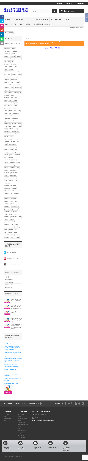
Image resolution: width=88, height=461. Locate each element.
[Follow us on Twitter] (2, 21)
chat (17, 103)
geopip (13, 141)
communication (12, 144)
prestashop (7, 221)
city (11, 193)
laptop (15, 232)
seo (16, 128)
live (5, 105)
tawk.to (18, 196)
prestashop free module (10, 64)
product (19, 56)
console (6, 237)
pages (15, 105)
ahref (5, 66)
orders (14, 74)
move (19, 123)
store (17, 46)
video (5, 180)
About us (20, 428)
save (10, 77)
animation (12, 219)
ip (20, 92)
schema (6, 175)
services (12, 46)
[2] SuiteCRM (9, 282)
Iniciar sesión (80, 3)
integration (7, 190)
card (12, 97)
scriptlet (17, 209)
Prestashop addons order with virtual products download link (15, 312)
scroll (5, 59)
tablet (11, 146)
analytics (12, 162)
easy (18, 141)
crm (16, 180)
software (6, 227)
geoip (5, 110)
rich (12, 43)
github (19, 74)
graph (5, 126)
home (5, 229)
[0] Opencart (9, 287)
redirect (12, 103)
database (6, 196)
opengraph (14, 79)
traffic (12, 203)
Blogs (67, 19)
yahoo (6, 219)
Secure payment (22, 430)
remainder (6, 82)
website (6, 46)
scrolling (14, 221)
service (16, 92)
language (6, 198)
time (5, 100)
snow (5, 69)
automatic (6, 206)
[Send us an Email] (2, 43)
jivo (10, 165)
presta (12, 234)
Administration (41, 19)
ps (18, 206)
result (12, 227)
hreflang (18, 227)
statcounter (16, 77)
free (19, 152)
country (13, 48)
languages (7, 123)
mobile (6, 103)
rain (16, 97)
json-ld (12, 95)
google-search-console (10, 134)
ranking (6, 167)
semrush (6, 193)
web (5, 77)
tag (5, 90)
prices (18, 190)
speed (16, 224)
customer (6, 141)
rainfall (6, 170)
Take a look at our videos (12, 258)
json (9, 61)
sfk (20, 216)
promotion (13, 198)
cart (18, 167)
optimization (15, 118)
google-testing (8, 139)
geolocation (16, 113)
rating (10, 92)
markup (6, 56)
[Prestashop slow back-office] (7, 301)
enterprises (7, 131)
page (16, 149)
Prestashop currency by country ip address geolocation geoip (16, 326)
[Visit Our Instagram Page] (2, 26)
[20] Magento (9, 279)
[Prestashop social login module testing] (7, 320)
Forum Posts (10, 24)
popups (10, 90)
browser (16, 139)
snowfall (6, 43)
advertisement (8, 71)
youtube (10, 105)
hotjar (10, 110)
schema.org (7, 159)
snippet (6, 146)
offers (18, 162)
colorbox (12, 56)
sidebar (17, 234)
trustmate (6, 97)
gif (12, 61)
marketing (16, 193)
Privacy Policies (21, 433)
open (16, 43)
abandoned (14, 216)
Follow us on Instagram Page (13, 264)
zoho (17, 237)
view (5, 144)
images (14, 165)
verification (7, 51)
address (11, 128)
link (15, 110)
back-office (13, 175)
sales (11, 201)
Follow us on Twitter (11, 252)
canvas (16, 201)
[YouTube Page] (2, 30)
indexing (11, 59)
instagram (6, 152)
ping (5, 128)
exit (14, 84)
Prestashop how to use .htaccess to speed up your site (15, 307)
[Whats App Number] (2, 39)
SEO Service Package (42, 24)
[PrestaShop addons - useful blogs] (16, 10)
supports (6, 87)
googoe (11, 69)
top (10, 126)
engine (10, 232)
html (11, 149)
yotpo (11, 154)
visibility (14, 188)
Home (7, 19)
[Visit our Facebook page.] (2, 17)
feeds (5, 92)
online (5, 115)
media (17, 82)
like (12, 87)
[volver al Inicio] (5, 33)
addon (18, 84)
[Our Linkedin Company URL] (2, 34)
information (13, 170)
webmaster (7, 118)
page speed (7, 108)
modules (6, 95)
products (16, 90)
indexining (14, 121)
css (19, 110)
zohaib (14, 108)
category (13, 152)
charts (12, 196)
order (10, 100)
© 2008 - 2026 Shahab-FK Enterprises (13, 456)
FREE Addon (56, 19)
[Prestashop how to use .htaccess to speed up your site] (7, 307)
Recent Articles (11, 294)
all (5, 61)
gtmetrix (6, 234)
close (5, 84)
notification (14, 172)
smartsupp (7, 183)
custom (11, 115)
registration (7, 121)
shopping (6, 203)
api (14, 71)
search (15, 214)
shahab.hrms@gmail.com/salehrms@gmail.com (44, 420)
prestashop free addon (10, 185)
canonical (6, 79)
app (5, 232)
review (19, 126)
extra (5, 165)
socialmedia (14, 211)
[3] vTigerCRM (9, 284)
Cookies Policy (21, 422)
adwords (6, 211)
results (15, 100)
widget (13, 190)
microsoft (6, 216)
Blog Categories (12, 272)
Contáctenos (21, 414)
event (18, 178)
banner (6, 201)
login (14, 126)
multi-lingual (18, 87)
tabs (16, 229)
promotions (7, 74)
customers (18, 59)
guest (11, 136)
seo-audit (14, 51)
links (10, 84)
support (11, 180)
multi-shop (7, 188)
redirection (7, 224)
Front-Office (19, 19)
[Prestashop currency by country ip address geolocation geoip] (7, 326)
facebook (6, 172)
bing (16, 66)
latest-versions (15, 131)
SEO (29, 19)
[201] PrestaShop (10, 277)
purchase (12, 167)
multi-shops (7, 53)
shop (5, 214)
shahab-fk (17, 154)
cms (12, 82)
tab (10, 113)
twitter (18, 71)
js (19, 43)
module (6, 136)
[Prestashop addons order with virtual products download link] (7, 313)
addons (6, 154)
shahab (6, 162)
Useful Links (25, 24)
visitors (12, 237)
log (5, 157)
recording (10, 157)
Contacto (72, 27)
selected (13, 206)
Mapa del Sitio (80, 27)
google (11, 229)
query (10, 214)
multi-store (7, 48)
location (6, 149)
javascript (6, 209)
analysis (11, 66)
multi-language (8, 178)
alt (12, 224)
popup (14, 159)
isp (14, 178)
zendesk (14, 123)
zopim (16, 146)
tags (12, 209)
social (5, 113)
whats (13, 53)
